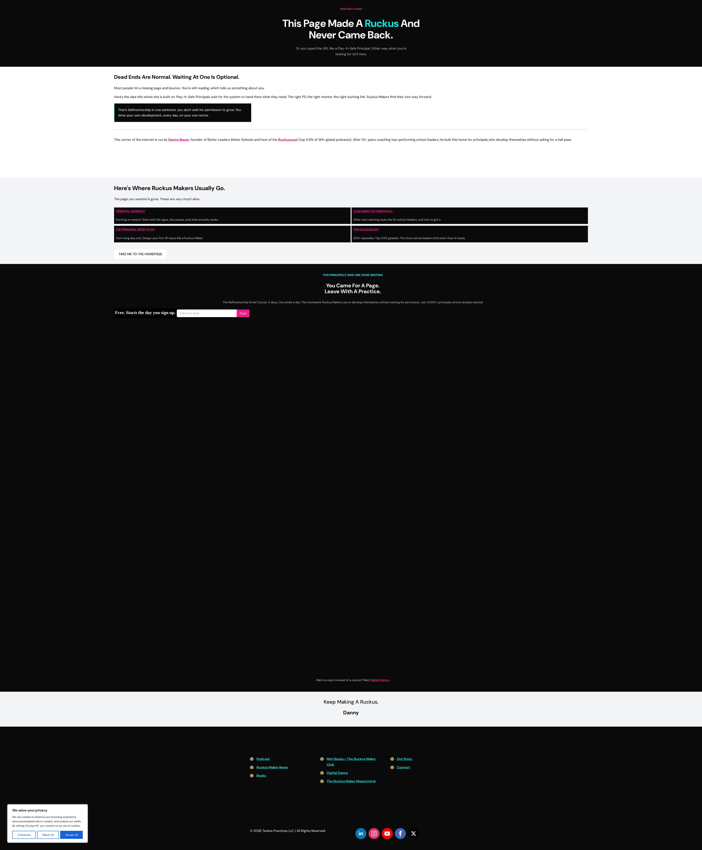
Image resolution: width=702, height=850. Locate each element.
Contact (403, 767)
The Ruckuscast (366, 229)
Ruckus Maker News (272, 767)
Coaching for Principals (372, 211)
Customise (24, 834)
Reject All (48, 834)
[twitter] (413, 833)
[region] (47, 823)
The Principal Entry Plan (135, 229)
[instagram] (374, 833)
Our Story (404, 759)
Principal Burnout (130, 211)
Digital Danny (337, 773)
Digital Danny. (380, 680)
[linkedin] (360, 833)
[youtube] (387, 833)
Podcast (263, 759)
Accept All (71, 834)
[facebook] (400, 833)
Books (261, 775)
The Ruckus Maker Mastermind (351, 781)
